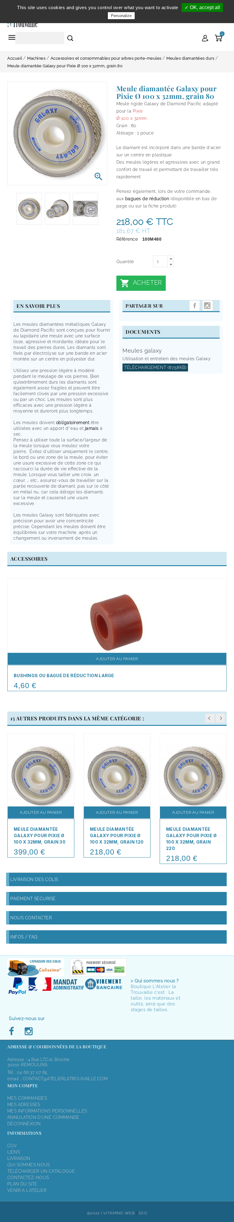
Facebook (13, 1031)
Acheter (141, 283)
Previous (209, 718)
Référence (127, 239)
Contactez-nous (28, 1177)
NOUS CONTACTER (31, 917)
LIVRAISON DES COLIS (34, 879)
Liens (13, 1152)
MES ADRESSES (23, 1104)
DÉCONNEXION (24, 1123)
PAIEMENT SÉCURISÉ (33, 898)
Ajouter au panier (117, 658)
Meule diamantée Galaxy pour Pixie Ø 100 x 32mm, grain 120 (117, 835)
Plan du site (22, 1184)
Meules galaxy (142, 350)
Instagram (208, 306)
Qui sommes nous (28, 1164)
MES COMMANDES (27, 1098)
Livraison (18, 1158)
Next (220, 718)
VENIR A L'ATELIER (27, 1190)
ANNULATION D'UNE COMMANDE (43, 1117)
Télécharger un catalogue (41, 1171)
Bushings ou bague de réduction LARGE (64, 675)
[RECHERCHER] (70, 38)
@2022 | (95, 1213)
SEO (143, 1213)
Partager (195, 306)
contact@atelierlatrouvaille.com (65, 1078)
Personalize (121, 15)
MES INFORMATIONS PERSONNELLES (47, 1111)
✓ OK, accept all (202, 7)
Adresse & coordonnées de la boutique (56, 1047)
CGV (12, 1145)
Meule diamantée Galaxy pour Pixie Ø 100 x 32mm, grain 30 (40, 835)
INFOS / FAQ (24, 937)
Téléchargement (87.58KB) (155, 367)
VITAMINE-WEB (119, 1213)
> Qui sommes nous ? (155, 981)
